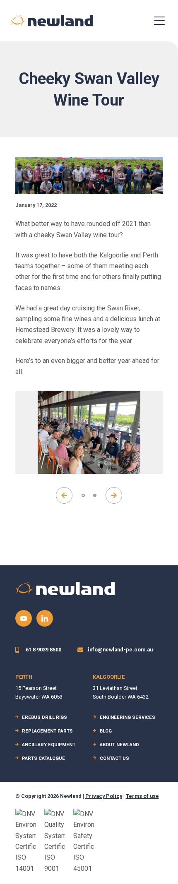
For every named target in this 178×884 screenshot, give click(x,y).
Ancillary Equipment (48, 744)
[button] (64, 495)
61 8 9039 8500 (43, 649)
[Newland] (51, 20)
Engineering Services (127, 717)
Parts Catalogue (43, 758)
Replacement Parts (47, 731)
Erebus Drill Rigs (44, 717)
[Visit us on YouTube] (23, 618)
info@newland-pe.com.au (120, 649)
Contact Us (114, 758)
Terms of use (142, 796)
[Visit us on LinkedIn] (44, 618)
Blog (106, 731)
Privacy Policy (103, 796)
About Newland (119, 744)
